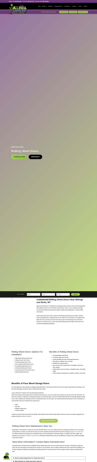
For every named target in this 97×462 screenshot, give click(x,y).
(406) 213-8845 (45, 1)
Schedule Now (19, 157)
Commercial (66, 6)
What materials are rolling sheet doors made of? (28, 461)
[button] (63, 12)
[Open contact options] (6, 456)
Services (44, 6)
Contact (85, 6)
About (80, 6)
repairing (27, 398)
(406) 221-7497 (31, 1)
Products (50, 6)
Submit (75, 294)
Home (39, 6)
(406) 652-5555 (18, 1)
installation (28, 416)
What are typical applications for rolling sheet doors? (30, 458)
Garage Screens (58, 6)
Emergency (35, 157)
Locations (74, 6)
